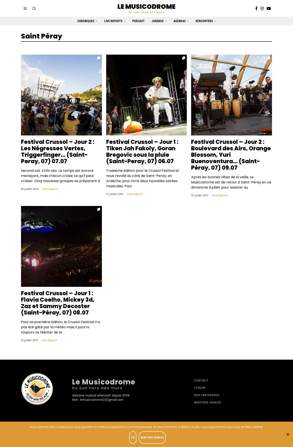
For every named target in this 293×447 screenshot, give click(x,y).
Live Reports (113, 21)
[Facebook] (256, 8)
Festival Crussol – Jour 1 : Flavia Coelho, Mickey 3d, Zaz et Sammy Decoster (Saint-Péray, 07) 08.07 (57, 302)
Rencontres (204, 21)
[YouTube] (269, 8)
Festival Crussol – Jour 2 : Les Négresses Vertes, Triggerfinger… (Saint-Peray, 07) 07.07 (57, 151)
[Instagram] (262, 8)
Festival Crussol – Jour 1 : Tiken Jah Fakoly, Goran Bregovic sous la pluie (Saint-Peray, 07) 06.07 (142, 151)
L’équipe (200, 388)
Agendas (180, 21)
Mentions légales (207, 402)
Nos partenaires (207, 395)
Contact (201, 380)
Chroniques (85, 21)
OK (132, 437)
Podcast (138, 21)
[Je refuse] (287, 434)
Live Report (50, 189)
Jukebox (157, 21)
